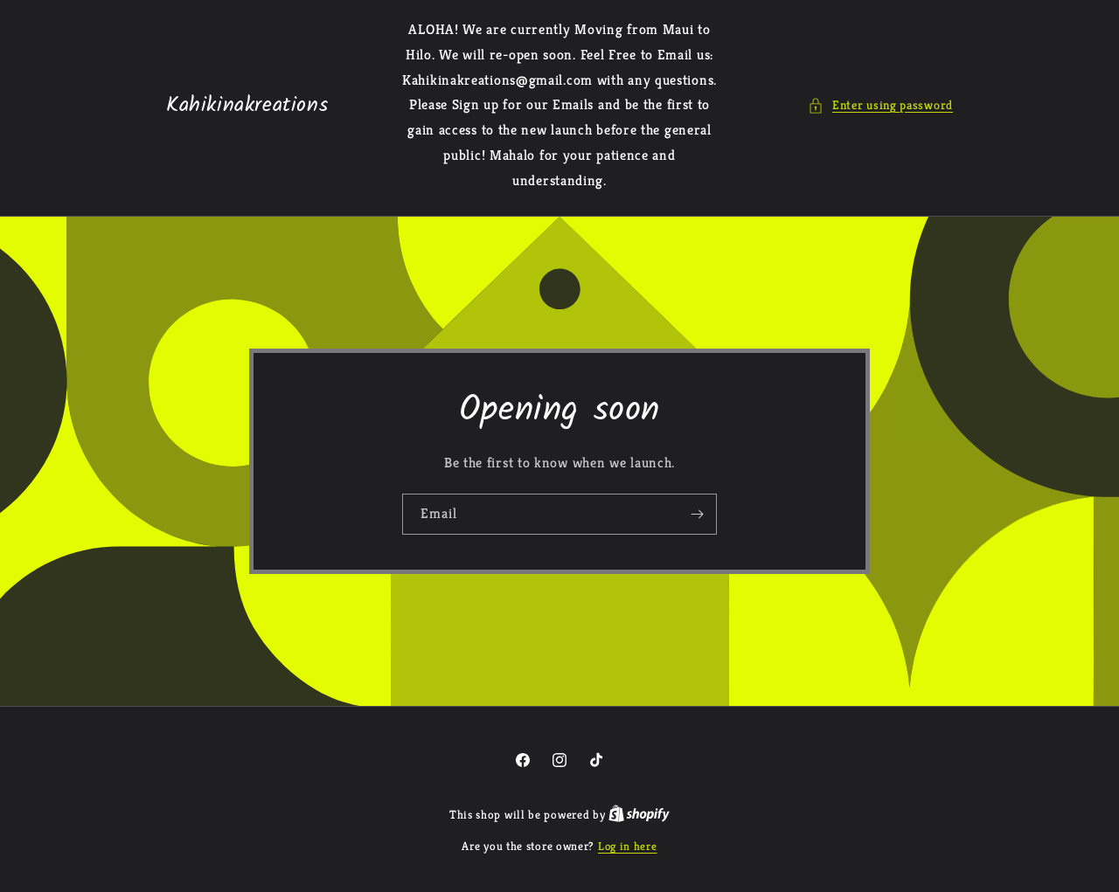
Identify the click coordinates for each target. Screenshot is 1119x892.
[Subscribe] (697, 513)
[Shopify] (639, 814)
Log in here (627, 846)
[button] (880, 105)
